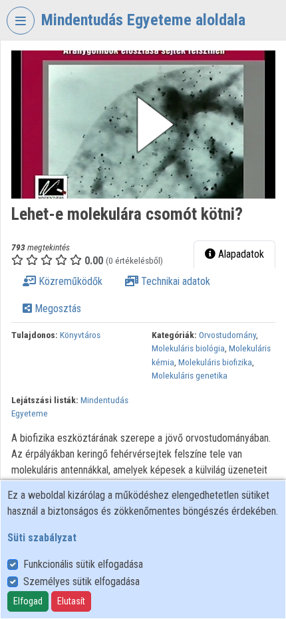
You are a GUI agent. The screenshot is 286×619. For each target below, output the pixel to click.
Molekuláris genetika (189, 375)
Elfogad (28, 601)
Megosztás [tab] (56, 308)
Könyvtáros (80, 334)
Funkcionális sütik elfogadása (83, 564)
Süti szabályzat (41, 537)
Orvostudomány (227, 334)
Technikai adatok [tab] (174, 281)
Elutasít (71, 601)
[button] (143, 124)
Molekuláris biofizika (215, 362)
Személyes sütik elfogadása (81, 581)
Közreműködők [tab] (69, 281)
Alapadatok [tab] (239, 254)
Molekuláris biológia (188, 348)
